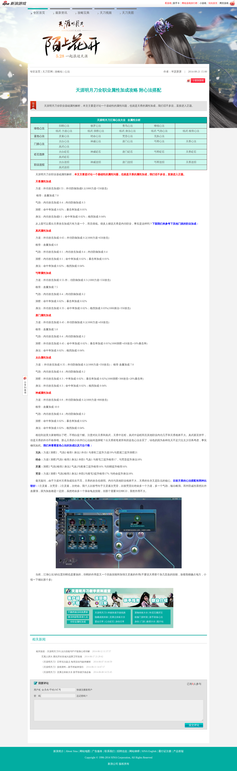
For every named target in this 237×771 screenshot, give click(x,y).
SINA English (149, 751)
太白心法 (64, 141)
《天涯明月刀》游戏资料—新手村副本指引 (62, 667)
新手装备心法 (156, 617)
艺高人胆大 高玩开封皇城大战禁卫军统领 (61, 656)
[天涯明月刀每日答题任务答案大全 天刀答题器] (103, 597)
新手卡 (176, 3)
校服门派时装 (141, 617)
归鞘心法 (64, 125)
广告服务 (97, 751)
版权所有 (124, 763)
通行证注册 (164, 751)
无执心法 (159, 136)
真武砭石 (64, 157)
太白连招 (64, 162)
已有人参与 (194, 684)
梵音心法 (127, 136)
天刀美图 (128, 12)
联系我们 (109, 751)
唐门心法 (127, 141)
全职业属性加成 (78, 621)
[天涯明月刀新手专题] (130, 597)
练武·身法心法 (127, 131)
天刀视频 (106, 12)
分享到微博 (25, 387)
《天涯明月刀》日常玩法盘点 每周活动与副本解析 (66, 661)
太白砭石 (64, 151)
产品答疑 (178, 751)
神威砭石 (96, 151)
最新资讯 (61, 12)
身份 (137, 621)
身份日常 (120, 621)
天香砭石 (191, 151)
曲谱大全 (150, 621)
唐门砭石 (127, 151)
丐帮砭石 (159, 151)
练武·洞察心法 (96, 131)
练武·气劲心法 (159, 131)
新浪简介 (58, 751)
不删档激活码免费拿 (78, 612)
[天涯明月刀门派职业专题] (156, 597)
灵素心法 (64, 136)
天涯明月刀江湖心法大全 (111, 120)
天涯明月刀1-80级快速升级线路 (110, 612)
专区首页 (39, 12)
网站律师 (134, 751)
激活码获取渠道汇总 (78, 617)
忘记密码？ (82, 696)
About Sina (72, 751)
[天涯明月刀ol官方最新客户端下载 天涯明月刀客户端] (77, 597)
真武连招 (64, 167)
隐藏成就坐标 (101, 617)
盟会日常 (99, 621)
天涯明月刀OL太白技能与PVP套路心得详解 (68, 651)
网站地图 (85, 751)
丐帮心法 (159, 141)
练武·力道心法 (64, 131)
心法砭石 (109, 621)
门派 (143, 621)
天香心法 (191, 141)
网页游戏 (224, 3)
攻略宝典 (83, 12)
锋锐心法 (159, 125)
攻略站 (59, 71)
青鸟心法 (127, 125)
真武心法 (64, 146)
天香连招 (191, 162)
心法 (67, 71)
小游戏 (203, 3)
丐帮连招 (159, 162)
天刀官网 (47, 71)
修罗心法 (96, 125)
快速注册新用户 (84, 689)
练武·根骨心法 (191, 131)
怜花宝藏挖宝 (156, 612)
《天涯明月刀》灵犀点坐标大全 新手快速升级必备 (66, 672)
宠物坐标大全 (141, 612)
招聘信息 (122, 751)
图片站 (160, 621)
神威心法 (96, 141)
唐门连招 (127, 162)
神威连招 (96, 162)
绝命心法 (96, 136)
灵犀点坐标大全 (117, 617)
